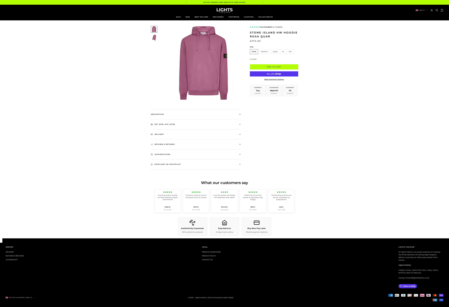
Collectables (265, 17)
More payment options (274, 79)
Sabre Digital (228, 297)
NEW (188, 17)
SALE (178, 17)
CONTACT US (207, 260)
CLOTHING (249, 17)
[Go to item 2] (154, 37)
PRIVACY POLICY (209, 256)
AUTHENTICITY (12, 260)
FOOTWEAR (234, 17)
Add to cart (274, 67)
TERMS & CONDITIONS (211, 252)
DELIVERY (10, 252)
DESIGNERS (218, 17)
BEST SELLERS (201, 17)
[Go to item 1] (154, 29)
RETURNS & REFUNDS (15, 256)
